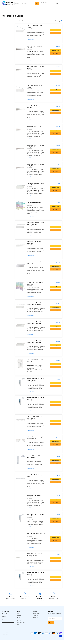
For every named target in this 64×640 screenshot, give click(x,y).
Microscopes (5, 8)
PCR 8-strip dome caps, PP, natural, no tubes (34, 554)
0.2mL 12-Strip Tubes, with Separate (34, 47)
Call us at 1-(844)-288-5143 (8, 622)
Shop (18, 613)
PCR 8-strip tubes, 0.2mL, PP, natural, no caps (35, 437)
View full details (30, 39)
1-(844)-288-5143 (47, 4)
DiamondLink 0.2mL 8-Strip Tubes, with (35, 262)
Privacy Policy (35, 615)
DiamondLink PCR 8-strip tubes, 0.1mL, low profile (34, 322)
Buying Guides (20, 620)
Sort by (16, 20)
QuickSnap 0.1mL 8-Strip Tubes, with (34, 242)
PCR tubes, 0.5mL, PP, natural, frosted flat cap (35, 379)
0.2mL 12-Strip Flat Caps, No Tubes (35, 475)
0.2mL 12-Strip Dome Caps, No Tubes (36, 534)
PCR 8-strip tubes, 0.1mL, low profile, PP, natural (35, 165)
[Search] (37, 3)
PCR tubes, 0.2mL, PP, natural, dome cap (35, 573)
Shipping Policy (36, 619)
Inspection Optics (22, 8)
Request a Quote (55, 30)
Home (3, 12)
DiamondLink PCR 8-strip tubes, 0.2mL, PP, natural (34, 303)
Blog (18, 624)
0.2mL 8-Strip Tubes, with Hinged (34, 26)
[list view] (61, 21)
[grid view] (60, 21)
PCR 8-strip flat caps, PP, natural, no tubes (34, 496)
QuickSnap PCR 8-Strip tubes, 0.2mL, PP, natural (35, 184)
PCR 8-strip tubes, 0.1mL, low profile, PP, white (35, 146)
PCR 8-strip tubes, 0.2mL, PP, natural (35, 67)
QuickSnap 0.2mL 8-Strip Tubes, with (34, 203)
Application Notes (21, 622)
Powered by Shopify (5, 634)
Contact (18, 617)
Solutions (31, 8)
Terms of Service (36, 613)
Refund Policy (35, 617)
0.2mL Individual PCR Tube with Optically (34, 456)
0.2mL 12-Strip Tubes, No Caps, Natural (34, 417)
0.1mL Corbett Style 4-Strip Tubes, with (35, 360)
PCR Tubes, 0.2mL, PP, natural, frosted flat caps (36, 515)
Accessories (13, 8)
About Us (19, 615)
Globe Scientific (29, 28)
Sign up (51, 623)
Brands (37, 8)
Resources (19, 619)
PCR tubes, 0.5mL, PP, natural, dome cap (35, 398)
